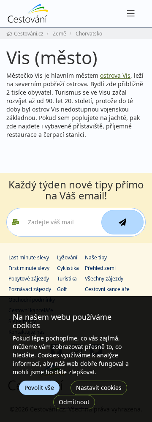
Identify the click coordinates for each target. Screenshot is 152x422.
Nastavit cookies (99, 388)
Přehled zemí (100, 268)
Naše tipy (96, 257)
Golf (62, 289)
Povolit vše (39, 388)
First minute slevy (28, 268)
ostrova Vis (115, 75)
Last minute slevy (28, 257)
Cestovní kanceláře (107, 289)
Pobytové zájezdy (28, 278)
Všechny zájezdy (104, 278)
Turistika (67, 278)
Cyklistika (68, 268)
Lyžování (67, 257)
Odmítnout (74, 402)
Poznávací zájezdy (29, 289)
